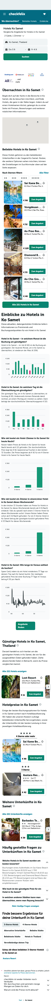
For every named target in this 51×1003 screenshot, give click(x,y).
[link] (25, 305)
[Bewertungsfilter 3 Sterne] (14, 178)
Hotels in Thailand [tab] (33, 937)
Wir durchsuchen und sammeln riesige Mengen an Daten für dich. (22, 985)
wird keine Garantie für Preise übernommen (19, 973)
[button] (4, 14)
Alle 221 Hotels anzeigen (14, 671)
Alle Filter (44, 173)
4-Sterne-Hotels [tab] (30, 925)
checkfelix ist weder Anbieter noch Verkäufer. (20, 980)
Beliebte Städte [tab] (37, 931)
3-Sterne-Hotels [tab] (11, 925)
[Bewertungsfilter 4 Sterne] (24, 178)
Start (20, 1000)
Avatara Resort (9, 958)
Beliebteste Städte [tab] (12, 937)
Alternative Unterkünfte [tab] (14, 931)
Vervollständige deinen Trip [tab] (16, 943)
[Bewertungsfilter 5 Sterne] (35, 178)
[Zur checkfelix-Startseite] (17, 14)
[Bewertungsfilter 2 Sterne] (5, 178)
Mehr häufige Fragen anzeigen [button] (25, 906)
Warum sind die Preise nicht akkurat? (21, 990)
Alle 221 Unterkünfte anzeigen (17, 814)
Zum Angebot (37, 199)
